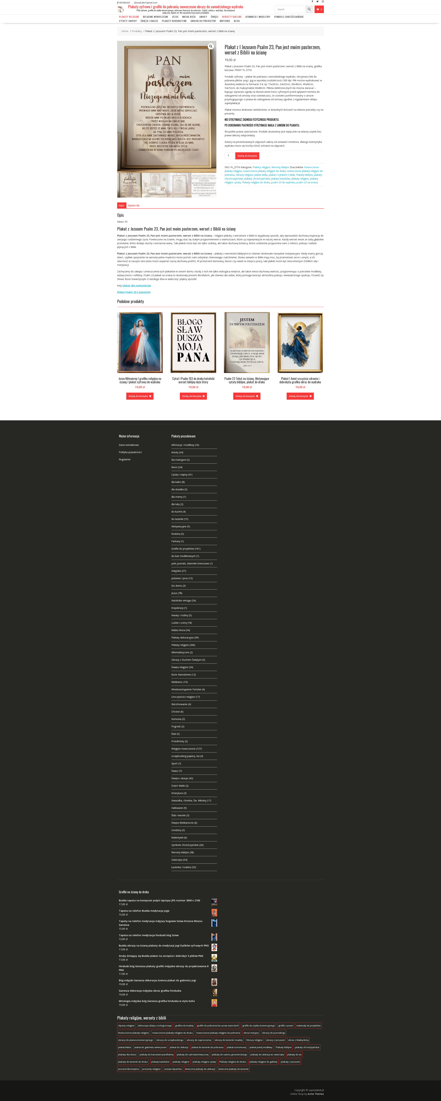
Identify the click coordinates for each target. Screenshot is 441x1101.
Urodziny (176, 830)
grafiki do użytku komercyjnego (258, 1025)
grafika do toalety (184, 1025)
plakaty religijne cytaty (204, 1061)
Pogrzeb (176, 726)
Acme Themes (316, 1093)
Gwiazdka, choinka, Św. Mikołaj (188, 800)
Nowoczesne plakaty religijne (133, 1032)
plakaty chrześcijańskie (257, 178)
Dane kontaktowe (129, 445)
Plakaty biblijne (304, 174)
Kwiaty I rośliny (179, 615)
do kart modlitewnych (183, 556)
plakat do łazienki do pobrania (207, 1047)
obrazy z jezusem (275, 1040)
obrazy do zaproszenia (199, 1040)
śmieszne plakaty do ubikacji (200, 1069)
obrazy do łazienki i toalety (229, 1040)
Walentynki (177, 837)
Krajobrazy (177, 608)
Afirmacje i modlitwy (182, 445)
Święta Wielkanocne (182, 822)
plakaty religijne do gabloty (263, 1061)
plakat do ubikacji (179, 1047)
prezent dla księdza (128, 1069)
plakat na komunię (236, 1047)
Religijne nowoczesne (155, 16)
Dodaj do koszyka (247, 155)
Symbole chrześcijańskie (289, 16)
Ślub (173, 733)
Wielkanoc (177, 682)
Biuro (174, 467)
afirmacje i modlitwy (257, 16)
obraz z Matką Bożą (298, 1040)
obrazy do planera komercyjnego (135, 1040)
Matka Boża (189, 16)
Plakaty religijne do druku (256, 182)
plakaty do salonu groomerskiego (229, 1054)
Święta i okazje (149, 21)
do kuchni (176, 511)
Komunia (176, 719)
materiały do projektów (308, 1025)
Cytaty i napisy (128, 21)
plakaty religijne (300, 178)
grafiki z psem (285, 1025)
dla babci (176, 482)
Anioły (203, 16)
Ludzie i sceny (179, 622)
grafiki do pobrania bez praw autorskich (218, 1025)
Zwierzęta (176, 859)
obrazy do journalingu (273, 1032)
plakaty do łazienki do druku (133, 1061)
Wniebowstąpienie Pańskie (186, 689)
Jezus (175, 16)
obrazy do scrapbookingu (169, 1040)
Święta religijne (179, 667)
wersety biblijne (232, 16)
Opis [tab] (121, 205)
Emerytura (177, 793)
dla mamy (176, 496)
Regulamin (125, 459)
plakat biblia (261, 174)
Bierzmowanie (179, 704)
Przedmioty (177, 741)
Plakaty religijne (129, 16)
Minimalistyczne (180, 652)
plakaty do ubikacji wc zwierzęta (267, 1054)
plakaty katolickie (280, 178)
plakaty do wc (294, 1054)
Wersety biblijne (280, 167)
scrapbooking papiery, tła (185, 756)
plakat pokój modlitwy (261, 1047)
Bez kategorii (178, 459)
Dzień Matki (178, 785)
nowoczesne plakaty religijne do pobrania (218, 1032)
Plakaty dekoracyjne (174, 21)
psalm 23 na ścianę (307, 182)
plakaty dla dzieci (127, 1054)
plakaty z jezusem (290, 1061)
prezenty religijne (151, 1069)
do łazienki (177, 519)
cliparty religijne (126, 1025)
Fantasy (175, 541)
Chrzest (175, 711)
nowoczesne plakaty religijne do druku (264, 171)
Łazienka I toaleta (181, 867)
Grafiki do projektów (203, 21)
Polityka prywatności (130, 452)
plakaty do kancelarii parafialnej (156, 1054)
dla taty (175, 504)
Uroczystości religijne (183, 696)
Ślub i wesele (178, 815)
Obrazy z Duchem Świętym (186, 659)
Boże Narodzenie (181, 674)
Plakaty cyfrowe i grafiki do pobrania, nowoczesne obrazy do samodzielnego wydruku (185, 6)
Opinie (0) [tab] (133, 205)
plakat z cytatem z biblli (282, 174)
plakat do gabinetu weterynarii (150, 1047)
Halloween (177, 808)
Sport (174, 763)
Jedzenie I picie (179, 578)
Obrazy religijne (244, 174)
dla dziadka (177, 489)
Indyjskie (225, 21)
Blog (237, 21)
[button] (211, 46)
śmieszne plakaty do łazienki (233, 1069)
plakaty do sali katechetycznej (192, 1054)
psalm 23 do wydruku (283, 182)
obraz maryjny (251, 1032)
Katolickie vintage (181, 600)
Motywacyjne (178, 526)
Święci (214, 16)
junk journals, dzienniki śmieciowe (190, 563)
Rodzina (175, 533)
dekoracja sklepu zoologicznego (155, 1025)
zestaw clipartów (173, 1069)
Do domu (176, 585)
